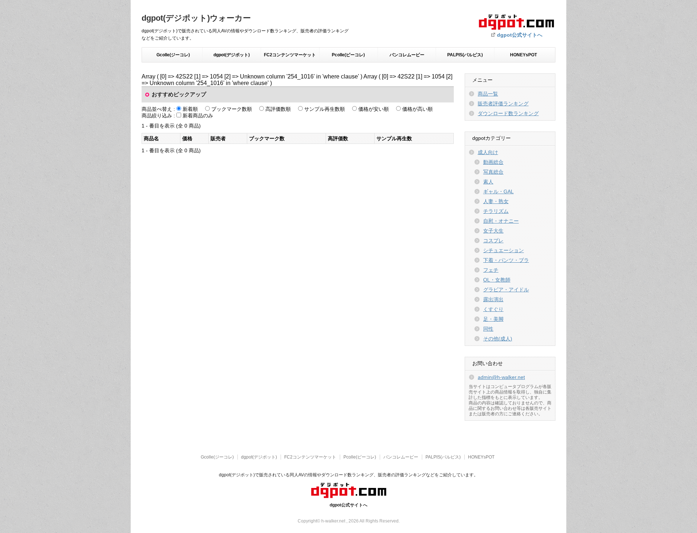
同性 (488, 329)
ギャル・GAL (498, 191)
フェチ (490, 270)
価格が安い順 (373, 109)
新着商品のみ (198, 115)
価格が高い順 (417, 109)
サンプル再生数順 (324, 109)
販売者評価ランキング (503, 103)
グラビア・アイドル (506, 289)
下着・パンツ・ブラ (506, 260)
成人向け (488, 152)
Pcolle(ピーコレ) (348, 54)
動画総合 (493, 162)
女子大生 (493, 231)
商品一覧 (488, 94)
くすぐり (493, 309)
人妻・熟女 (496, 201)
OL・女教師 (496, 280)
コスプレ (493, 240)
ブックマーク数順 (231, 109)
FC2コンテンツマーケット (290, 54)
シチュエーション (503, 250)
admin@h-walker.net (501, 377)
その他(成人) (497, 339)
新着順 (190, 109)
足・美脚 (493, 319)
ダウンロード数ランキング (508, 113)
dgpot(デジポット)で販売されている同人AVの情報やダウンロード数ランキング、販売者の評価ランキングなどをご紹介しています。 (348, 474)
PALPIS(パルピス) (465, 54)
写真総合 (493, 172)
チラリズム (496, 211)
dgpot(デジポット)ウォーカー (196, 18)
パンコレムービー (407, 54)
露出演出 (493, 299)
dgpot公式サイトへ (519, 35)
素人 (488, 182)
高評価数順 (278, 109)
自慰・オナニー (501, 221)
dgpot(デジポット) (231, 54)
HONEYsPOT (523, 54)
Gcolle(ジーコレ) (173, 54)
